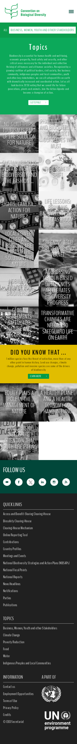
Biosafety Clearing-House (17, 521)
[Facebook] (21, 481)
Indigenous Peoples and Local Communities (27, 663)
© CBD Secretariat (13, 721)
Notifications (10, 590)
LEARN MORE (38, 376)
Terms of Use (10, 700)
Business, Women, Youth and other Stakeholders (42, 30)
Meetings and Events (14, 555)
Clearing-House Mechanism (18, 528)
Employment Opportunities (18, 693)
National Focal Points (15, 570)
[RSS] (68, 482)
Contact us (9, 686)
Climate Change (11, 635)
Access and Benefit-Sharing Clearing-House (27, 513)
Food (6, 649)
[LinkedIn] (45, 481)
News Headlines (12, 583)
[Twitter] (33, 481)
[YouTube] (9, 481)
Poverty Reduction (13, 642)
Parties (7, 598)
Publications (10, 605)
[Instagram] (56, 481)
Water (6, 656)
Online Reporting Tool (15, 535)
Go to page (38, 102)
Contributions (11, 541)
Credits (7, 714)
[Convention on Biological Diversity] (25, 11)
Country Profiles (12, 548)
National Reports (12, 576)
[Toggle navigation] (71, 11)
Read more (19, 149)
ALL (5, 30)
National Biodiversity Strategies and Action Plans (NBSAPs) (36, 563)
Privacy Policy (11, 707)
